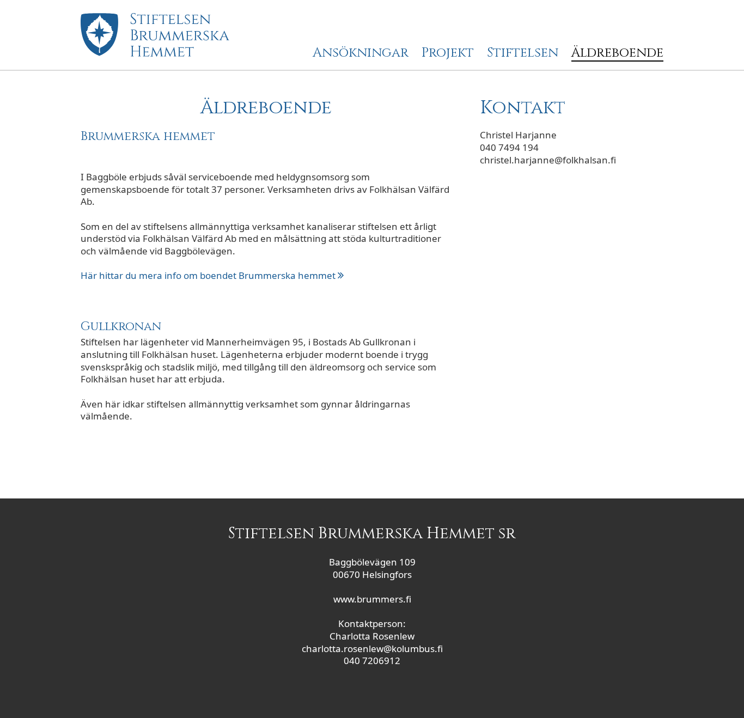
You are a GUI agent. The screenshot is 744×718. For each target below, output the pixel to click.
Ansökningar (360, 53)
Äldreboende (617, 53)
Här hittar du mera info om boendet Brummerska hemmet (209, 275)
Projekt (448, 53)
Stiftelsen (522, 53)
